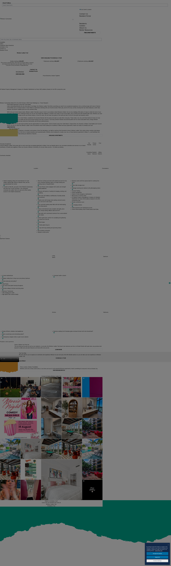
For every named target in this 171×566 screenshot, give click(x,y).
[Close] (168, 544)
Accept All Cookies (157, 553)
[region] (157, 554)
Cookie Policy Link (158, 550)
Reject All (157, 557)
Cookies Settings (157, 560)
